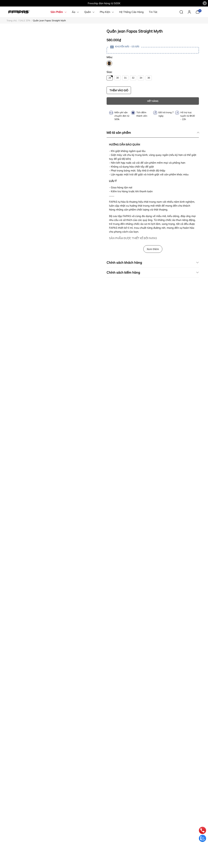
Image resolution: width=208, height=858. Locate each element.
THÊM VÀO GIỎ (119, 90)
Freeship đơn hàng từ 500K (104, 3)
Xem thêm (153, 249)
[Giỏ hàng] (197, 11)
